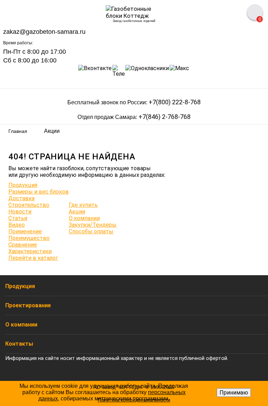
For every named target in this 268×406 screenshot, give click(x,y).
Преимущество (29, 238)
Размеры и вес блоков (38, 191)
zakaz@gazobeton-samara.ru (44, 32)
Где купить (83, 205)
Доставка (21, 198)
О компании (84, 218)
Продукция (22, 185)
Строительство (28, 205)
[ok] (147, 71)
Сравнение (22, 244)
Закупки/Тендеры (93, 224)
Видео (16, 224)
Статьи (17, 218)
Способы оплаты (91, 231)
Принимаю (233, 392)
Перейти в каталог (33, 258)
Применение (25, 231)
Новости (19, 211)
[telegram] (118, 71)
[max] (179, 71)
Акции (77, 211)
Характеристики (30, 251)
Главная (17, 131)
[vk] (95, 71)
